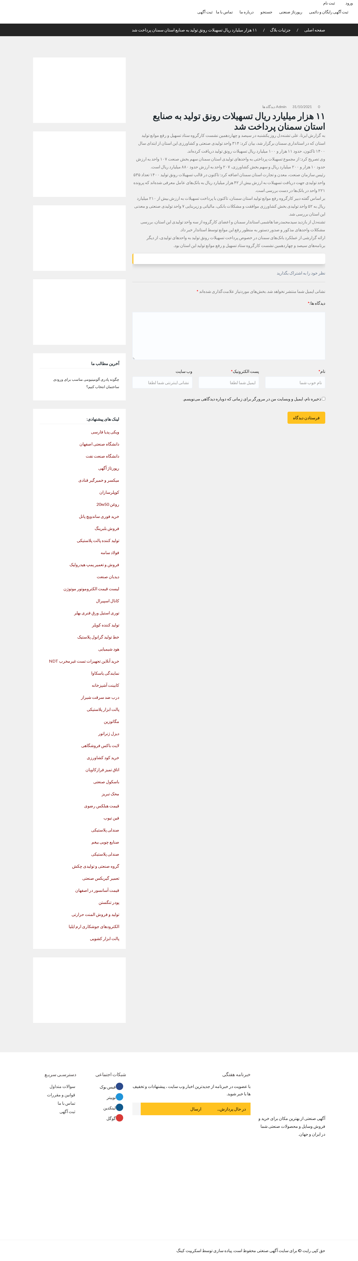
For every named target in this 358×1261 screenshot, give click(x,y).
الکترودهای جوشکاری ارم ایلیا (94, 926)
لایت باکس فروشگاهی (100, 745)
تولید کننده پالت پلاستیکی (98, 540)
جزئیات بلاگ (280, 29)
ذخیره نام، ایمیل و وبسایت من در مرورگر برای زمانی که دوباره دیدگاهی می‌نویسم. (252, 398)
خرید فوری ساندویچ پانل (99, 516)
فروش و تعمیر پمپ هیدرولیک (94, 564)
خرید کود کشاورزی (103, 757)
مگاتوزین (111, 721)
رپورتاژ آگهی (108, 467)
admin (281, 106)
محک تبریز (110, 793)
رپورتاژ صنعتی (290, 11)
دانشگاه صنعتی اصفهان (99, 443)
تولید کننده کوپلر (105, 624)
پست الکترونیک (245, 371)
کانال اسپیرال (107, 600)
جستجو (266, 11)
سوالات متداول (62, 1086)
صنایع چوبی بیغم (105, 841)
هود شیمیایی (108, 648)
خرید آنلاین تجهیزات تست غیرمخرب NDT (84, 660)
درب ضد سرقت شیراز (100, 697)
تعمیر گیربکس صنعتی (100, 878)
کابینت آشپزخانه (105, 685)
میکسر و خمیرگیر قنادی (98, 479)
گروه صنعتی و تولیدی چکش (95, 865)
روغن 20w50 (107, 504)
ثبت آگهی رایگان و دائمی (328, 11)
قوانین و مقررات (61, 1094)
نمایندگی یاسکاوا (105, 672)
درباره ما (247, 11)
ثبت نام (329, 3)
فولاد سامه (110, 552)
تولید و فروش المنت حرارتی (95, 914)
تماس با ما (224, 11)
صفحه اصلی (314, 29)
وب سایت (184, 371)
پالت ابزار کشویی (104, 938)
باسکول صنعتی (106, 781)
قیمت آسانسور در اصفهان (97, 890)
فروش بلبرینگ (107, 528)
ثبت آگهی (205, 11)
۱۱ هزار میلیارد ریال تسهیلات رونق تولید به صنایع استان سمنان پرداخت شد (194, 29)
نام (321, 371)
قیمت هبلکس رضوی (101, 805)
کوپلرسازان (109, 492)
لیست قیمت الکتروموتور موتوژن (91, 588)
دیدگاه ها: (316, 303)
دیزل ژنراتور (108, 733)
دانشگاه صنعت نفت (102, 455)
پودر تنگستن (109, 902)
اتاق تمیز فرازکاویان (102, 769)
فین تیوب (111, 817)
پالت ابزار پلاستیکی (103, 709)
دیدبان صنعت (108, 576)
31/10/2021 (302, 106)
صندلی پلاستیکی (105, 829)
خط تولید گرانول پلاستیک (98, 636)
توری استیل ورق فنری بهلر (96, 612)
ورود (349, 3)
